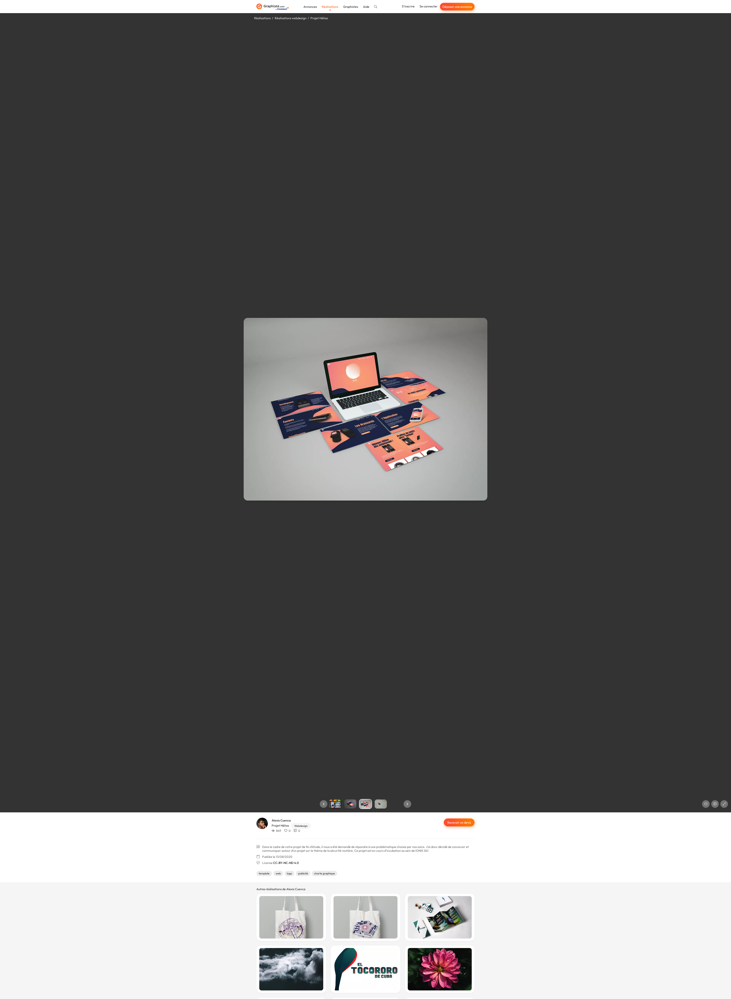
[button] (323, 804)
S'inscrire (408, 6)
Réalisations (330, 7)
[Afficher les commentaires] (715, 804)
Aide (366, 7)
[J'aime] (706, 804)
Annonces (310, 7)
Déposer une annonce (457, 7)
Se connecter (429, 6)
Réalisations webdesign (290, 18)
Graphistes (350, 7)
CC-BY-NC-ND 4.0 (286, 863)
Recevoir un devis (459, 822)
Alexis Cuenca (281, 820)
